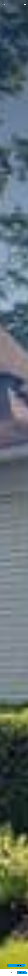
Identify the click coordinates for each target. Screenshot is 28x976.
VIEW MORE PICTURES (17, 965)
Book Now (21, 972)
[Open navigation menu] (25, 4)
